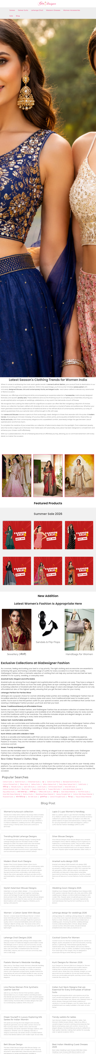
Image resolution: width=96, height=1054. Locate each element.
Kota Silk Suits (70, 787)
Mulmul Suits (28, 794)
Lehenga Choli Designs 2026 (18, 937)
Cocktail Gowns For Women (66, 937)
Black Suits (24, 784)
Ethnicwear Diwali (55, 787)
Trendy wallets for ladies (64, 1017)
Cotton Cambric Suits (11, 789)
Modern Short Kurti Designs (17, 861)
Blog (18, 16)
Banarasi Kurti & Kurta (71, 782)
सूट (43, 782)
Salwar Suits (23, 10)
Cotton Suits (7, 782)
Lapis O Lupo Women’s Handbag (68, 811)
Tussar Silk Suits (54, 789)
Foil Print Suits (83, 792)
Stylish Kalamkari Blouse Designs (20, 888)
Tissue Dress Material (83, 797)
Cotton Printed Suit (10, 784)
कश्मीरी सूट (33, 792)
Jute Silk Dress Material (11, 794)
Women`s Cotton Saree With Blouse (22, 913)
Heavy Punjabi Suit (63, 794)
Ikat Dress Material (68, 792)
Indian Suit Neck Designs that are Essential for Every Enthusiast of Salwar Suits (71, 989)
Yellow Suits (35, 784)
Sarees (12, 10)
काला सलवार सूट (22, 792)
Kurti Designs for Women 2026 (67, 962)
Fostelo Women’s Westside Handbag (22, 962)
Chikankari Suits (34, 782)
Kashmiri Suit (20, 782)
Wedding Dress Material (45, 794)
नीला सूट (70, 797)
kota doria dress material (72, 789)
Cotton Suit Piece (53, 782)
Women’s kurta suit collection (18, 811)
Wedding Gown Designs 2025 (66, 888)
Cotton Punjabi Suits (57, 797)
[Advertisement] (48, 446)
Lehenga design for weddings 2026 (69, 913)
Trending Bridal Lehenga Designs (20, 836)
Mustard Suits (8, 797)
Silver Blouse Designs (62, 836)
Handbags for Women (79, 654)
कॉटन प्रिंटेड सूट (20, 797)
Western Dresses (53, 10)
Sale (11, 16)
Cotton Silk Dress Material (82, 794)
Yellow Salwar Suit (49, 784)
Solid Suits (82, 784)
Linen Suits (41, 787)
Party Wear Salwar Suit (67, 784)
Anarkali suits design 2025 (65, 861)
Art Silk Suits (32, 797)
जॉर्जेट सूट (5, 787)
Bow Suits (25, 789)
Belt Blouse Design (13, 1044)
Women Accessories (71, 10)
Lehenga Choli (37, 10)
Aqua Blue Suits (9, 792)
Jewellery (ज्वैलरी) (16, 654)
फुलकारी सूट (43, 797)
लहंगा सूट (55, 792)
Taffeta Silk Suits (44, 792)
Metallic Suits (16, 787)
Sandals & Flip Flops (48, 642)
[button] (2, 198)
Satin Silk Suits (29, 787)
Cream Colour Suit (38, 789)
